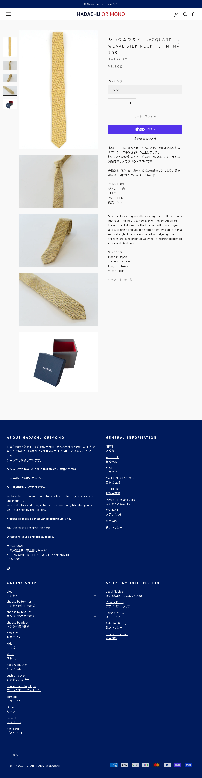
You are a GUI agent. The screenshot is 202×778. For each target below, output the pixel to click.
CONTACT (114, 512)
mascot (14, 720)
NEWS (111, 448)
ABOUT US (112, 459)
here (47, 528)
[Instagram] (8, 568)
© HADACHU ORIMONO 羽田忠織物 (35, 765)
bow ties (14, 635)
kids (11, 646)
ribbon (11, 709)
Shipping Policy (116, 625)
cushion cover (18, 677)
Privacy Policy (120, 604)
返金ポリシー (114, 527)
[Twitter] (125, 279)
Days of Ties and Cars (120, 502)
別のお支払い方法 (145, 138)
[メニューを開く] (8, 14)
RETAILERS (113, 491)
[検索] (185, 14)
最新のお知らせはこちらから (101, 4)
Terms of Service (117, 636)
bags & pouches (17, 667)
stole (12, 656)
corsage (14, 699)
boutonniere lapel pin (24, 688)
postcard (15, 731)
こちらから (36, 478)
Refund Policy (115, 615)
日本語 (14, 755)
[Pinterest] (131, 279)
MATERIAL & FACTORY (120, 480)
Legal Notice (124, 593)
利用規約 (111, 521)
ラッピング (115, 81)
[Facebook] (120, 279)
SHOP (111, 470)
